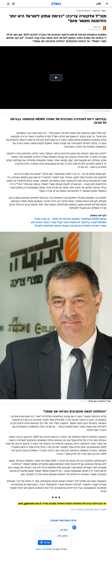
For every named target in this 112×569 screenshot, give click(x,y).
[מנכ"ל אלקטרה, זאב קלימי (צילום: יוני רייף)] (56, 318)
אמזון (96, 510)
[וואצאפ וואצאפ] (13, 3)
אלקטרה (102, 510)
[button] (98, 3)
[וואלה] (56, 3)
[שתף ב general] (8, 3)
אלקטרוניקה (88, 510)
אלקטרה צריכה (76, 510)
